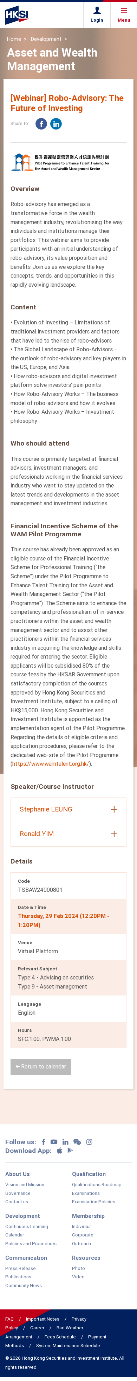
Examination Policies (93, 1202)
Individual (82, 1226)
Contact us (16, 1202)
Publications (18, 1277)
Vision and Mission (24, 1185)
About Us (17, 1173)
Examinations (86, 1193)
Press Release (20, 1268)
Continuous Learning (26, 1226)
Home (14, 39)
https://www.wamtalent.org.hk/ (50, 763)
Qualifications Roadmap (97, 1185)
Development (46, 39)
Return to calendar (43, 1066)
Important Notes (42, 1319)
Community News (23, 1285)
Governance (18, 1193)
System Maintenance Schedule (68, 1346)
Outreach (81, 1244)
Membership (88, 1215)
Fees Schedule (60, 1337)
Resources (86, 1257)
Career (37, 1328)
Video (78, 1277)
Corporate (82, 1235)
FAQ (9, 1319)
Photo (78, 1268)
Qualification (89, 1173)
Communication (26, 1257)
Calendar (14, 1235)
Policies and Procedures (31, 1244)
